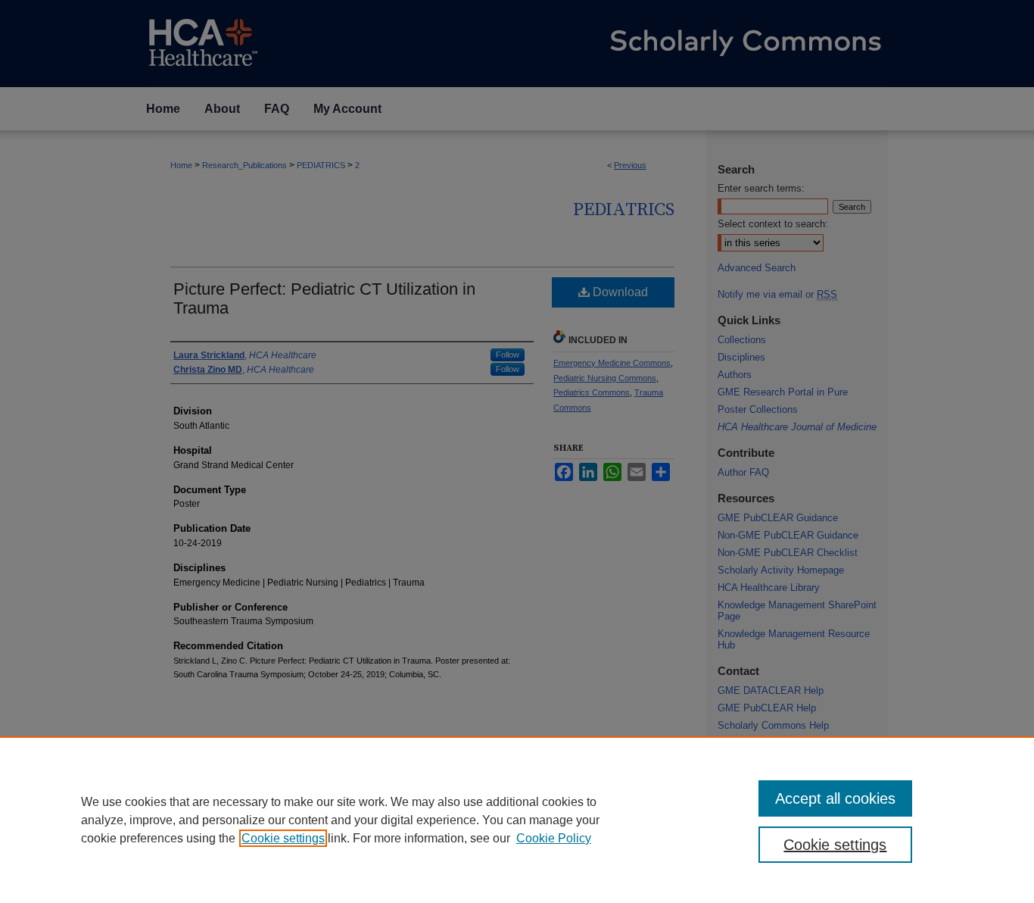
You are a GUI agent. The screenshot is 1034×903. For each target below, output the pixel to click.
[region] (517, 819)
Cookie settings (283, 838)
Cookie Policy (553, 838)
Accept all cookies (835, 798)
